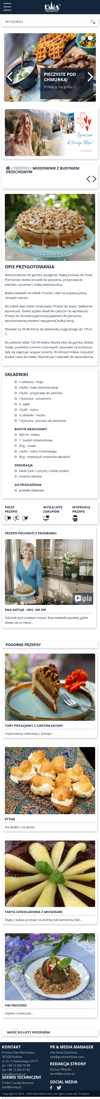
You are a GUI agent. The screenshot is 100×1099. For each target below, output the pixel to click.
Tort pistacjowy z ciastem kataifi (34, 725)
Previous (10, 76)
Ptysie (10, 819)
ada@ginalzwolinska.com (67, 1057)
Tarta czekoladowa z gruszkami (33, 912)
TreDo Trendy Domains (17, 1083)
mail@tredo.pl (11, 1087)
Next (90, 76)
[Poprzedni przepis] (89, 181)
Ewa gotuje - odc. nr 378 (25, 610)
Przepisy (21, 168)
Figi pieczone (16, 1005)
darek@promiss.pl (62, 1074)
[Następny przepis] (95, 181)
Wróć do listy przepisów (28, 1032)
